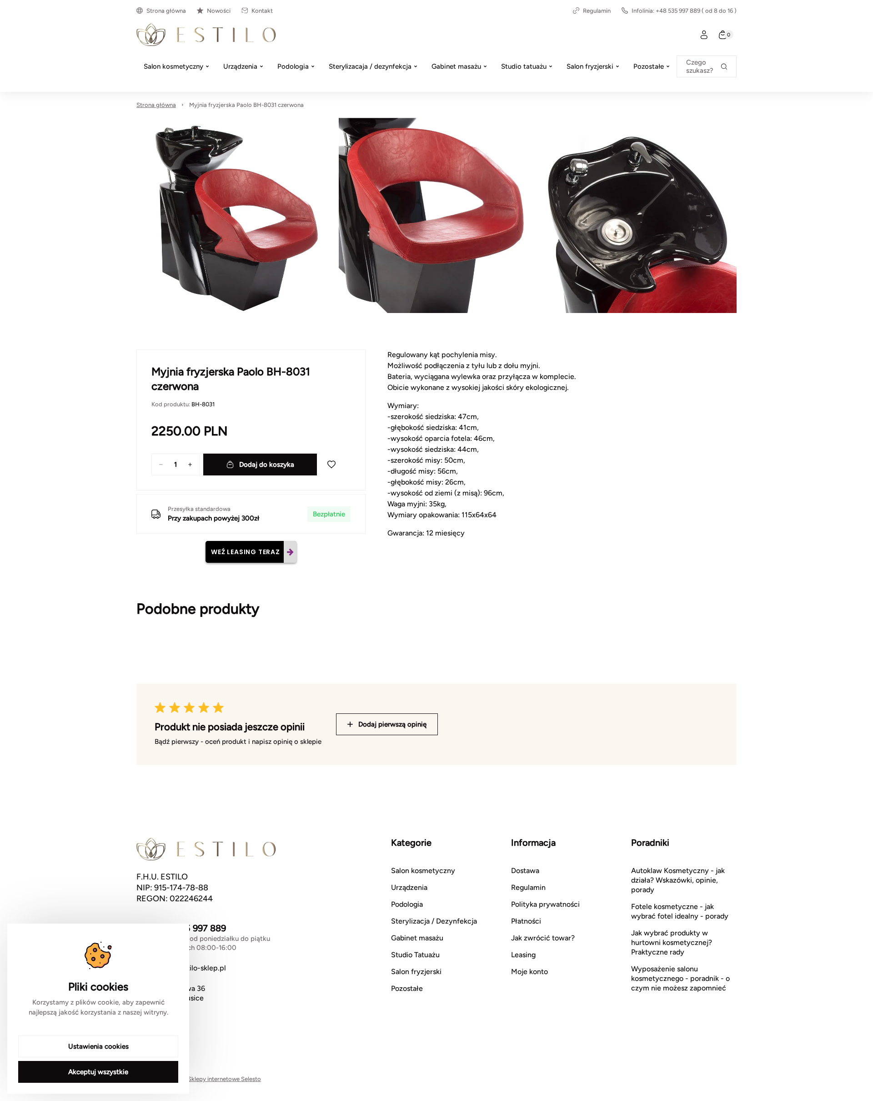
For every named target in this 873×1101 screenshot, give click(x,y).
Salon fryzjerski (416, 971)
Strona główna (166, 10)
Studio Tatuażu (415, 954)
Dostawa (525, 870)
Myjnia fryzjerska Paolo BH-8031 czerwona (246, 104)
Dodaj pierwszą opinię (392, 724)
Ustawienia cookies (98, 1046)
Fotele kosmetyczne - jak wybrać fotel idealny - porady (679, 911)
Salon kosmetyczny (423, 870)
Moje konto (529, 971)
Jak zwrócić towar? (543, 938)
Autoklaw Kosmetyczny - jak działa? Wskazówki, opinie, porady (678, 880)
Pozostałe (407, 988)
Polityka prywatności (545, 904)
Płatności (526, 921)
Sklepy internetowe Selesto (224, 1079)
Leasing (523, 954)
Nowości (219, 10)
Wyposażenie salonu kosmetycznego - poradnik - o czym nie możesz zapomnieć (680, 978)
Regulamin (597, 10)
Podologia (407, 904)
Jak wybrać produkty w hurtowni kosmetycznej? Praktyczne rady (671, 942)
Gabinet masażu (417, 938)
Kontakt (262, 10)
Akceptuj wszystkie (98, 1072)
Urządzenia (409, 887)
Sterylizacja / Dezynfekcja (434, 921)
